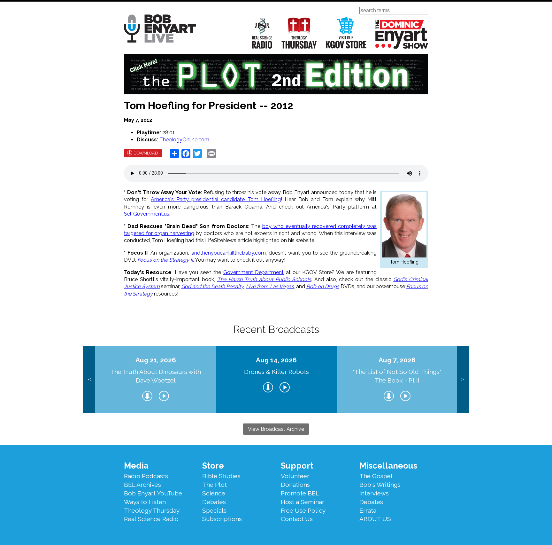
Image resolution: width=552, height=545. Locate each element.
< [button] (89, 379)
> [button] (462, 379)
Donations (295, 484)
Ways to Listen (145, 501)
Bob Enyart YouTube (153, 493)
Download (146, 153)
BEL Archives (142, 484)
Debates (214, 501)
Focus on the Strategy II (165, 260)
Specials (214, 510)
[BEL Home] (160, 29)
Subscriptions (222, 518)
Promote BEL (300, 493)
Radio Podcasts (146, 475)
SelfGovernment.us (146, 214)
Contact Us (297, 518)
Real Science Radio (262, 33)
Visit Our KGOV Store (346, 33)
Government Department (253, 272)
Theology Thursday (299, 33)
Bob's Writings (380, 484)
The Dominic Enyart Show (401, 34)
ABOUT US (375, 518)
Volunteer (295, 475)
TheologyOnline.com (184, 140)
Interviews (374, 493)
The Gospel (376, 475)
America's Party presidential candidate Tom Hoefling (215, 199)
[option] (155, 380)
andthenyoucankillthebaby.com (228, 253)
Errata (367, 510)
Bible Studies (221, 475)
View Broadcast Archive (276, 429)
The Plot (214, 484)
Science (213, 493)
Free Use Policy (303, 510)
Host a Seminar (302, 501)
